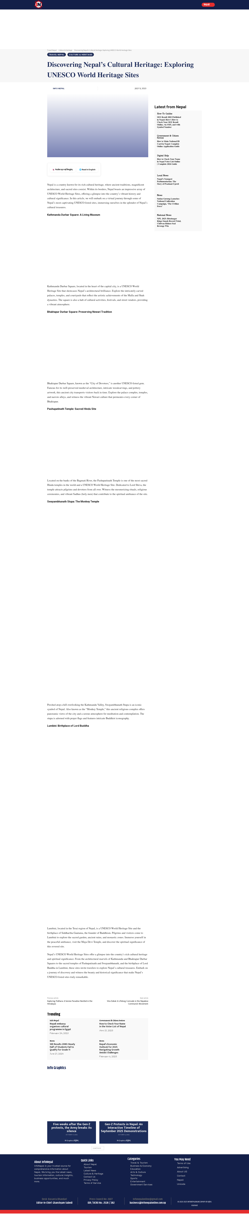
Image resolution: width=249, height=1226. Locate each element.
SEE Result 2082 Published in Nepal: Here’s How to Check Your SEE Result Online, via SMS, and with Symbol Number (169, 122)
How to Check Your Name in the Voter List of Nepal (112, 1025)
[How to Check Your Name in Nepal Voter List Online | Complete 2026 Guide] (190, 162)
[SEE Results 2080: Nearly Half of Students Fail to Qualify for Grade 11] (87, 1048)
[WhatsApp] (108, 986)
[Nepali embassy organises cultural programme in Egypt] (87, 1027)
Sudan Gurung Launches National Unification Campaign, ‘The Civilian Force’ (168, 202)
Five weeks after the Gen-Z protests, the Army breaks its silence (71, 1128)
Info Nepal (58, 88)
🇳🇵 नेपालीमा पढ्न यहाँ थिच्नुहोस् (62, 169)
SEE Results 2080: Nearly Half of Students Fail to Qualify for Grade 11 (62, 1047)
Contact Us (89, 1176)
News (52, 1041)
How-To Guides (164, 114)
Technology (136, 1175)
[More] (120, 986)
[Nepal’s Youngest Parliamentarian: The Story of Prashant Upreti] (190, 181)
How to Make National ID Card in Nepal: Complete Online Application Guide (168, 144)
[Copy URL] (114, 986)
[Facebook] (90, 986)
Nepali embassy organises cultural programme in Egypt (60, 1026)
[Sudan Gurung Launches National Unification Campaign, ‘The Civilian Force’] (190, 201)
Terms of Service (92, 1182)
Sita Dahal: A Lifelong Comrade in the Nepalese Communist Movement (127, 1002)
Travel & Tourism (139, 1162)
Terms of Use (183, 1163)
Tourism (88, 1167)
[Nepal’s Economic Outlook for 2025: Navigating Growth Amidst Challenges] (136, 1048)
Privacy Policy (91, 1179)
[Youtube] (202, 1198)
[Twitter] (96, 986)
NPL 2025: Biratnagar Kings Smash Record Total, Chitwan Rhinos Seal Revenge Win (169, 222)
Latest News (90, 1170)
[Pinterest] (102, 986)
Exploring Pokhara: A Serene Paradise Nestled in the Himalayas (69, 1002)
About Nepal (90, 1164)
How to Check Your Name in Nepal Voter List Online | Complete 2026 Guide (168, 161)
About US (182, 1171)
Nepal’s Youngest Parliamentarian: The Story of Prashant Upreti (168, 181)
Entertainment (137, 1181)
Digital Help (163, 156)
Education (135, 1168)
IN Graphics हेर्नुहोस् (71, 1141)
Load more (97, 1148)
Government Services (141, 1184)
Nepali (180, 1179)
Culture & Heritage (65, 50)
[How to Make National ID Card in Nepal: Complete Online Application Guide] (190, 142)
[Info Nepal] (50, 88)
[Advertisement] (124, 29)
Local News (162, 175)
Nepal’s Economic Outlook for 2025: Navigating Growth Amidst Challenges (109, 1048)
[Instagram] (183, 1198)
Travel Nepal (52, 50)
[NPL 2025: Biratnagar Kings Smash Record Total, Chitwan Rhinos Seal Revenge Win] (190, 221)
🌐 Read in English (87, 169)
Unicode (181, 1183)
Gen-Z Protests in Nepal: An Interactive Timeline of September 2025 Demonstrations (124, 1128)
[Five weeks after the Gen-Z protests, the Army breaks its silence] (71, 1096)
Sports (133, 1178)
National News (164, 215)
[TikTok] (189, 1198)
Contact (181, 1175)
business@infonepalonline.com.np (148, 1203)
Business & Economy (141, 1165)
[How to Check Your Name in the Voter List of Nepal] (136, 1027)
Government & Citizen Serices (112, 1020)
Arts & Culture (138, 1172)
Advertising (183, 1167)
